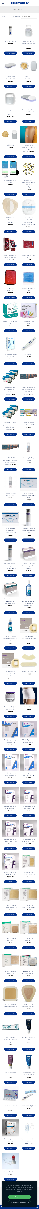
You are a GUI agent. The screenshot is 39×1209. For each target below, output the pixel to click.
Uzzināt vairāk (28, 1189)
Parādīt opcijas (10, 53)
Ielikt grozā (28, 53)
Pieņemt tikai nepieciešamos (19, 1202)
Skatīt (10, 881)
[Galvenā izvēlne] (2, 2)
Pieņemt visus (19, 1197)
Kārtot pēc (16, 17)
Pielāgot (19, 1191)
